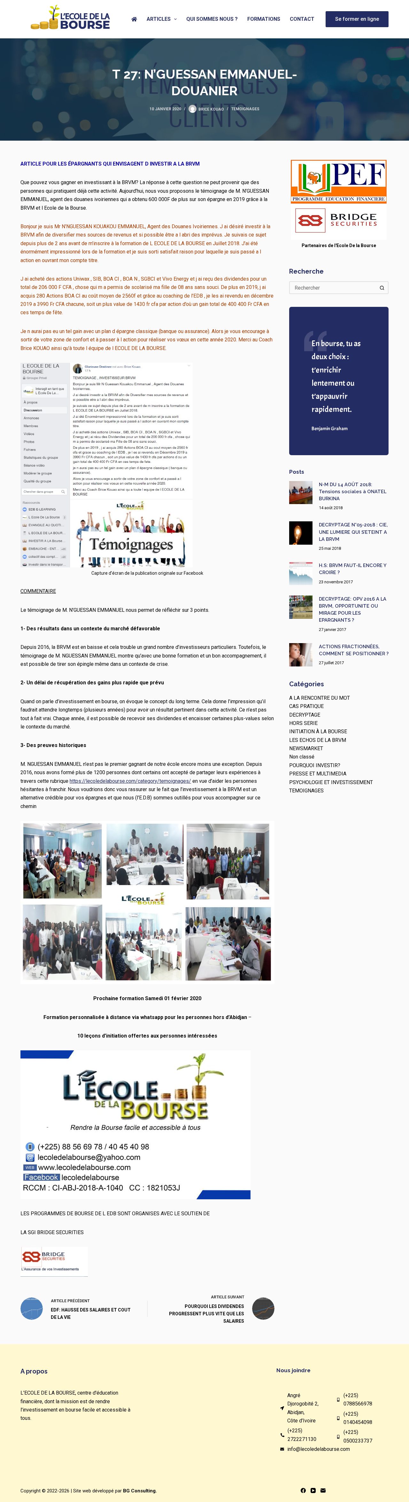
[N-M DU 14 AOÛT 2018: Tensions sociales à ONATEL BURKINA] (301, 492)
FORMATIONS (263, 19)
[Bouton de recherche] (382, 287)
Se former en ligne (357, 19)
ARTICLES (159, 19)
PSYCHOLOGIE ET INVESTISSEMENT (331, 782)
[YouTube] (313, 1490)
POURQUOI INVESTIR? (314, 765)
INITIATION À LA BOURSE (318, 731)
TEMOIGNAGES (245, 109)
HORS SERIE (303, 723)
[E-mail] (323, 1490)
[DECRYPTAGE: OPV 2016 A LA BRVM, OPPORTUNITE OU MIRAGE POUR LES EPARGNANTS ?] (301, 607)
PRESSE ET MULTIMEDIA (317, 774)
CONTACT (302, 19)
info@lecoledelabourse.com (318, 1449)
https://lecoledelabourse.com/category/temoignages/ (130, 781)
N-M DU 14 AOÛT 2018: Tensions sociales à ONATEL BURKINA (352, 491)
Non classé (301, 757)
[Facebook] (303, 1490)
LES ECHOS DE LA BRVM (317, 740)
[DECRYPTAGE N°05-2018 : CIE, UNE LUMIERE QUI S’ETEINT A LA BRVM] (301, 533)
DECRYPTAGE (304, 715)
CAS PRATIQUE (306, 706)
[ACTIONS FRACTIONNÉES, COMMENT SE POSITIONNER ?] (301, 654)
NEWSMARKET (306, 748)
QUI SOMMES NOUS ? (212, 19)
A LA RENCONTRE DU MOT (319, 698)
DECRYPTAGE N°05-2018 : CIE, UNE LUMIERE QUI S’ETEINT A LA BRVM (353, 531)
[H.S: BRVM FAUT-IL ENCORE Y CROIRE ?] (301, 573)
